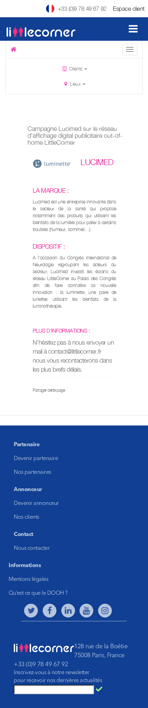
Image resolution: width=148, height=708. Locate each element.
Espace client (129, 8)
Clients (76, 68)
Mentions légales (28, 579)
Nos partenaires (32, 472)
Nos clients (26, 517)
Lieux (75, 84)
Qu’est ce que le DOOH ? (38, 593)
